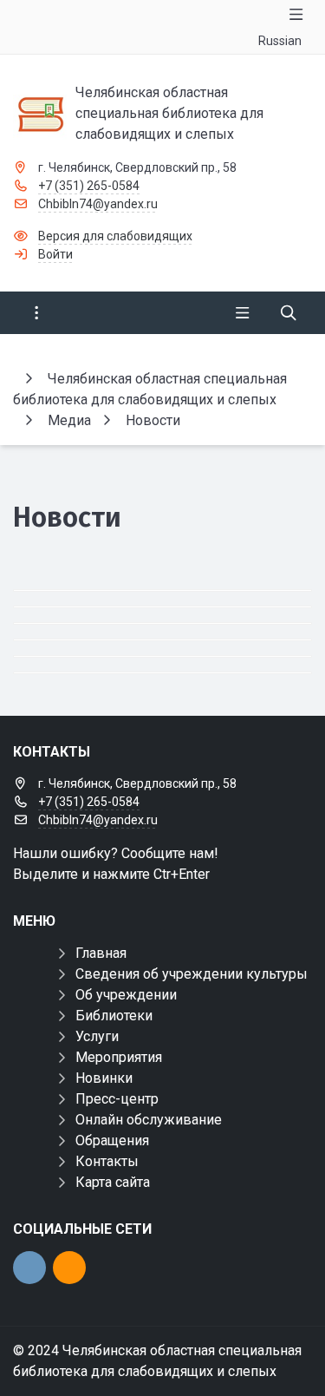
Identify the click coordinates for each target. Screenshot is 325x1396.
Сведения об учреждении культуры (191, 974)
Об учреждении (126, 994)
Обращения (112, 1140)
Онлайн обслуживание (148, 1119)
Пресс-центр (117, 1099)
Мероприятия (118, 1057)
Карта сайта (112, 1182)
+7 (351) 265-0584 (89, 186)
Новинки (104, 1078)
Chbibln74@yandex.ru (98, 204)
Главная (101, 953)
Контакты (107, 1161)
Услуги (97, 1036)
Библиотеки (114, 1015)
